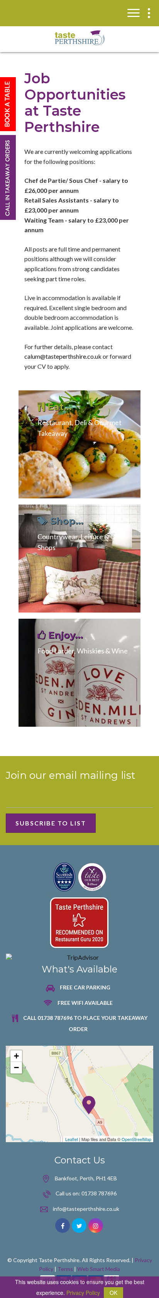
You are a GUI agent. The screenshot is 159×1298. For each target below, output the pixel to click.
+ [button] (16, 1056)
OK (113, 1292)
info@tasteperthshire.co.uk (86, 1208)
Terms (65, 1269)
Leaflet (71, 1139)
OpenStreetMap (136, 1139)
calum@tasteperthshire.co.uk (62, 356)
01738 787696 (99, 1193)
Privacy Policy (83, 1292)
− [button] (16, 1067)
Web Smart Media (98, 1269)
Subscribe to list (50, 823)
